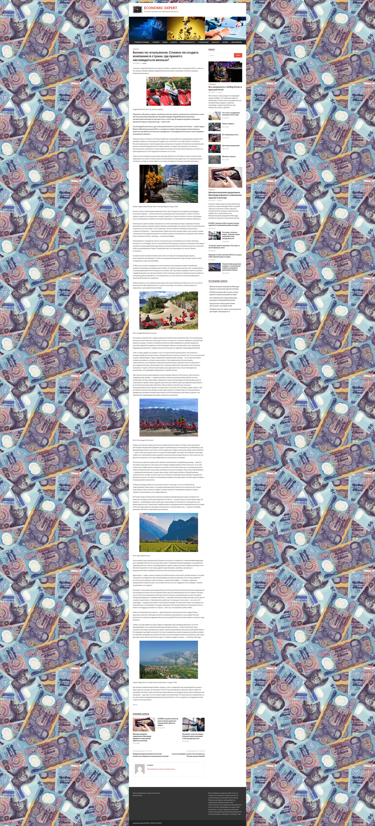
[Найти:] (225, 55)
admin (144, 63)
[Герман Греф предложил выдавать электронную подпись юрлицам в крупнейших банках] (214, 271)
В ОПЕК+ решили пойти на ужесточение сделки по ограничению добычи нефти (168, 722)
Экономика (235, 42)
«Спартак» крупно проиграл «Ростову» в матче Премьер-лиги (224, 246)
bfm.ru (135, 704)
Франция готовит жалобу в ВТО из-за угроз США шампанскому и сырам (225, 256)
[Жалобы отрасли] (214, 163)
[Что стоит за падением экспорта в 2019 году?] (214, 119)
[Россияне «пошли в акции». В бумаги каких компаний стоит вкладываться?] (193, 732)
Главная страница (141, 42)
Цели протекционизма (231, 145)
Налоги (174, 42)
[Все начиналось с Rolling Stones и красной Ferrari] (225, 82)
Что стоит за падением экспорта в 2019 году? (231, 114)
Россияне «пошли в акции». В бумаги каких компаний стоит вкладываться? (193, 736)
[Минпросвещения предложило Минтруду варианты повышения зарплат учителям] (144, 732)
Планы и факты (228, 123)
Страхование (203, 42)
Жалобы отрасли (228, 156)
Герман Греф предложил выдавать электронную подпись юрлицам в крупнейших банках (231, 267)
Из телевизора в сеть (230, 135)
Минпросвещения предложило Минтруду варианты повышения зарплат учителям (142, 737)
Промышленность (187, 42)
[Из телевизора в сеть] (214, 141)
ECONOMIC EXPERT (160, 7)
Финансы (215, 42)
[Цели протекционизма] (214, 152)
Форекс (225, 42)
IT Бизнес (155, 42)
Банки (165, 42)
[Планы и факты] (214, 130)
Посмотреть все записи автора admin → (162, 769)
